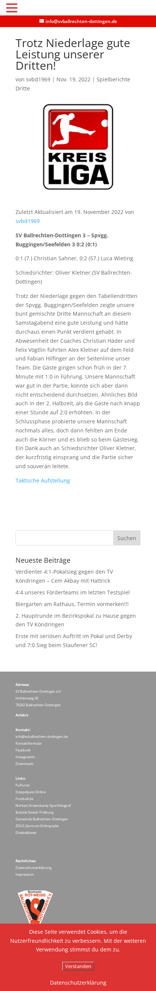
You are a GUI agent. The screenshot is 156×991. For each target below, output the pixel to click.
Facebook (23, 750)
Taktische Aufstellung (43, 480)
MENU (31, 10)
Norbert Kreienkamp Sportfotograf (43, 805)
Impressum (25, 874)
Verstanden (78, 966)
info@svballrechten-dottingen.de (42, 736)
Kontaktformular (29, 743)
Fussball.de (24, 798)
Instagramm (25, 756)
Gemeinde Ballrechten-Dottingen (42, 819)
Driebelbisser (26, 832)
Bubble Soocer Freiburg (34, 812)
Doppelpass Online (31, 791)
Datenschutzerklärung (33, 867)
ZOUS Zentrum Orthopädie (37, 825)
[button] (13, 8)
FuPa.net (23, 785)
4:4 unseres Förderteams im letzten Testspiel (73, 592)
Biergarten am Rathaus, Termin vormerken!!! (72, 604)
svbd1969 (38, 79)
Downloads (24, 763)
